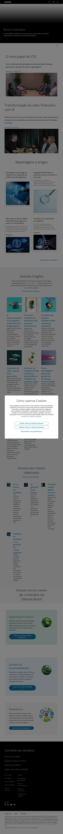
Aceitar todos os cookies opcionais (31, 423)
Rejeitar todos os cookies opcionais (31, 427)
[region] (31, 417)
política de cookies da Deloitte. (32, 416)
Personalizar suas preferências (31, 431)
